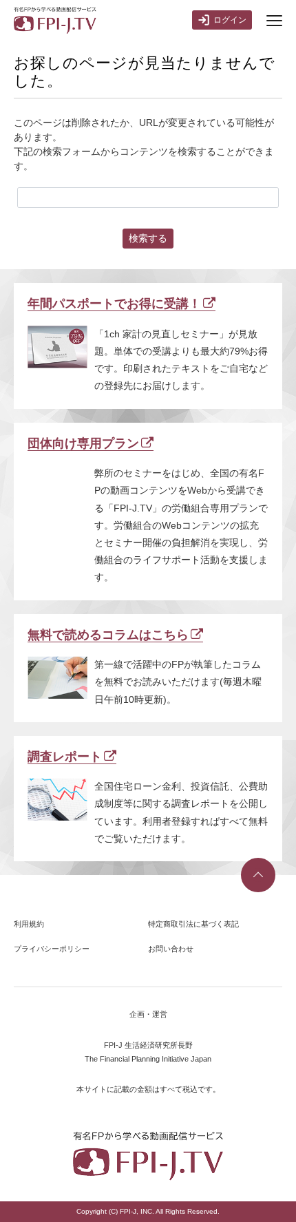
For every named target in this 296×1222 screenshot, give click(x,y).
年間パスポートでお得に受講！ (114, 303)
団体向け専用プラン (83, 443)
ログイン (229, 20)
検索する (148, 238)
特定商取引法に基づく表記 (193, 924)
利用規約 (29, 924)
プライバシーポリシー (51, 949)
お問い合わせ (170, 949)
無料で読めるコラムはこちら (108, 635)
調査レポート (65, 756)
